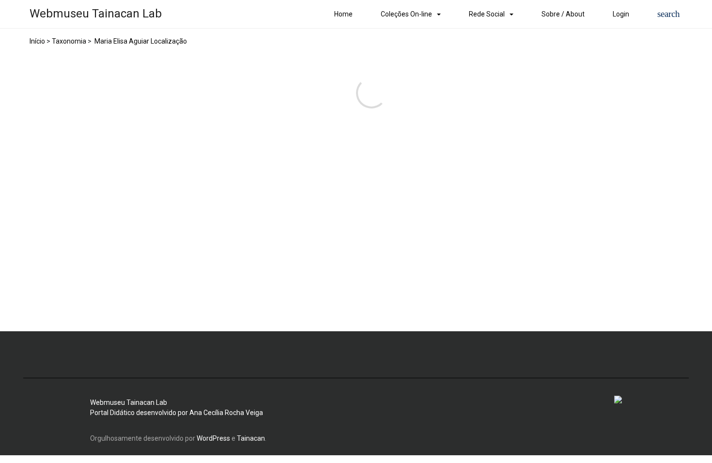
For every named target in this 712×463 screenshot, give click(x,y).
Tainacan (251, 438)
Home (343, 14)
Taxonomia (69, 41)
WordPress (213, 438)
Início (37, 41)
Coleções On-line (406, 14)
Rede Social (487, 14)
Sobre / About (563, 14)
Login (621, 14)
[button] (668, 14)
